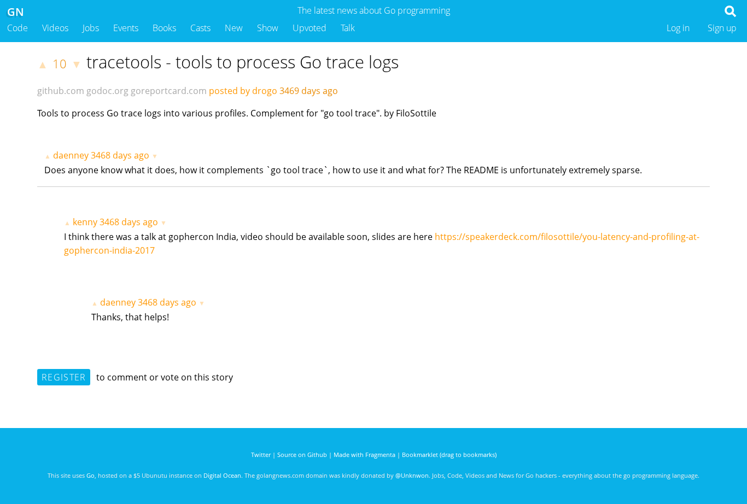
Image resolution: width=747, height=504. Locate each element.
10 (59, 64)
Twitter (261, 454)
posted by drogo (243, 91)
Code (17, 28)
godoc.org (107, 91)
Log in (678, 28)
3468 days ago (120, 155)
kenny (85, 222)
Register (64, 377)
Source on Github (302, 454)
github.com (60, 91)
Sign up (722, 28)
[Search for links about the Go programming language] (732, 14)
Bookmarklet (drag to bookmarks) (449, 454)
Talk (348, 28)
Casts (200, 28)
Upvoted (309, 28)
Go (90, 475)
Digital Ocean (222, 475)
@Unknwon (412, 475)
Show (267, 28)
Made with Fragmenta (364, 454)
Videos (55, 28)
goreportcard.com (169, 91)
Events (125, 28)
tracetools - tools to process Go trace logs (242, 61)
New (234, 28)
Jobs (91, 28)
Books (164, 28)
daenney (71, 155)
